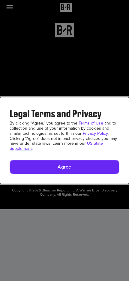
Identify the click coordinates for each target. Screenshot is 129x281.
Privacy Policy (95, 133)
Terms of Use (91, 123)
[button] (64, 167)
